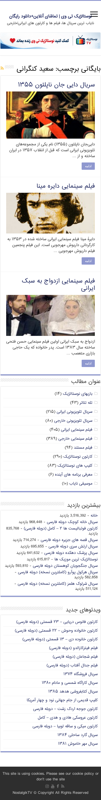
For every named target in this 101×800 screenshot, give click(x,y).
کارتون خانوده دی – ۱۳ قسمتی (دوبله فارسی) (60, 639)
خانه (94, 515)
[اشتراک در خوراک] (2, 68)
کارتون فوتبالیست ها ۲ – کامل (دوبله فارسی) (61, 528)
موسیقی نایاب (80, 483)
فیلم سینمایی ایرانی (76, 429)
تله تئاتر (86, 402)
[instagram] (47, 786)
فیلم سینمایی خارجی (75, 438)
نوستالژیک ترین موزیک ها (76, 559)
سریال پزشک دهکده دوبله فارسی (71, 552)
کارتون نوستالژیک (77, 456)
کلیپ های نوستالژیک (75, 465)
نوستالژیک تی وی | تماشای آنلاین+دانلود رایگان (50, 16)
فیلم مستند (83, 447)
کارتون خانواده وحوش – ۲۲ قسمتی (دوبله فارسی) (56, 630)
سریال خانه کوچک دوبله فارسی (72, 522)
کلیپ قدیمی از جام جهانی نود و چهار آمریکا (62, 700)
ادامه (88, 166)
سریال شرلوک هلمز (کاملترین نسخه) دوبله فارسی (58, 583)
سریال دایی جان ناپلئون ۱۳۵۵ (56, 85)
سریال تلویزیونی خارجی (73, 420)
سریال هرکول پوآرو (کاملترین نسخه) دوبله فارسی (58, 572)
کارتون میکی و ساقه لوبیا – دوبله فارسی (65, 726)
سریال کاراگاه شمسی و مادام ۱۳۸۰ (70, 682)
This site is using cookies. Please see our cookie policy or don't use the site (51, 776)
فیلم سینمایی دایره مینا (65, 186)
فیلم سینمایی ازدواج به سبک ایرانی (58, 285)
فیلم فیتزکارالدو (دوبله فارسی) (73, 648)
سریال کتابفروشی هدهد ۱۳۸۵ (73, 691)
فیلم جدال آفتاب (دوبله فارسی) (72, 665)
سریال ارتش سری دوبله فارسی (73, 546)
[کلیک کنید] (50, 40)
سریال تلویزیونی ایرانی (74, 411)
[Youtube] (52, 786)
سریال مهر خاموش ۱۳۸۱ (78, 743)
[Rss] (63, 786)
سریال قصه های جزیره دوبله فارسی (69, 540)
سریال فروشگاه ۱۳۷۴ (80, 674)
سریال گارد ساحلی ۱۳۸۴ (78, 735)
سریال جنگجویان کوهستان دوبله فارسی (65, 565)
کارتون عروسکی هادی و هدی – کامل (68, 717)
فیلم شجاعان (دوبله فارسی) (75, 656)
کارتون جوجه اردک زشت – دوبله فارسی (65, 708)
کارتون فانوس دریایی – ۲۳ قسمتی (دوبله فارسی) (57, 621)
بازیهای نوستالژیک (77, 393)
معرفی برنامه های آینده (73, 474)
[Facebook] (57, 786)
